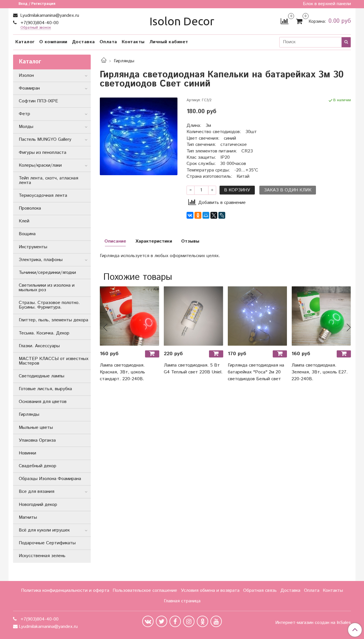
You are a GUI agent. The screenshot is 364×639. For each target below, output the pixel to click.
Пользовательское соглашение (145, 590)
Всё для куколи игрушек (44, 530)
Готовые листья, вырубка (45, 389)
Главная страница (182, 601)
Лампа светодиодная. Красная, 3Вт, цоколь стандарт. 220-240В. (122, 372)
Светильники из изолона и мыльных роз (47, 287)
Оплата (108, 42)
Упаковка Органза (37, 440)
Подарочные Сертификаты (47, 543)
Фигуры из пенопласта (42, 152)
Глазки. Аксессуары (39, 346)
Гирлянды (124, 61)
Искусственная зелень (42, 556)
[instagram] (189, 621)
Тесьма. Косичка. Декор (44, 333)
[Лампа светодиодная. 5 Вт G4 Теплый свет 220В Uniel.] (193, 316)
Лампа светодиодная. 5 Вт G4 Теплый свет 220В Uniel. (193, 368)
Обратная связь (260, 590)
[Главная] (104, 61)
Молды (26, 126)
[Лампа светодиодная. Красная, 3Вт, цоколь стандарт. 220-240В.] (129, 316)
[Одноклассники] (198, 215)
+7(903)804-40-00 (39, 23)
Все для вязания (36, 491)
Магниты (28, 517)
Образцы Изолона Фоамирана (50, 478)
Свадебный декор (37, 466)
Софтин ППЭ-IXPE (38, 101)
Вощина (27, 234)
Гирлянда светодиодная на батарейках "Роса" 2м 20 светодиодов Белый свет (256, 372)
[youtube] (216, 621)
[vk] (148, 621)
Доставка (83, 42)
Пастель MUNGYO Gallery (45, 139)
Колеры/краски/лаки (40, 165)
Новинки (27, 453)
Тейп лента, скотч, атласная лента (48, 180)
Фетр (24, 114)
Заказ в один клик (287, 190)
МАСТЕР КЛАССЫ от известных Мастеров (53, 361)
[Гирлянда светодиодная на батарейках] (257, 316)
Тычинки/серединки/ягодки (47, 272)
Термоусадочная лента (43, 195)
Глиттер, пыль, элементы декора (53, 320)
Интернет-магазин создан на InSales (313, 623)
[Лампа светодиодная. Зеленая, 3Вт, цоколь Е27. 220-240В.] (321, 316)
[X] (213, 215)
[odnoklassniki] (202, 621)
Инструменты (33, 247)
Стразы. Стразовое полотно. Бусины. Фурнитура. (49, 305)
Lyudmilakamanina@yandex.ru (49, 15)
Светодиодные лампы (41, 376)
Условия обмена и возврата (210, 590)
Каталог (25, 42)
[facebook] (175, 621)
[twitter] (161, 621)
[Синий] (138, 136)
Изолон (26, 75)
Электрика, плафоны (41, 260)
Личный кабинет (168, 42)
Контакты (133, 42)
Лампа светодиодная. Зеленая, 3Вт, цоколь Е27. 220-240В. (319, 372)
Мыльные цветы (36, 427)
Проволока (30, 208)
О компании (53, 42)
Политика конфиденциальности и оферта (65, 590)
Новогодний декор (38, 504)
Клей (24, 221)
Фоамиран (29, 88)
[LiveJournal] (221, 215)
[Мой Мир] (205, 215)
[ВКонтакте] (190, 215)
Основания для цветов (43, 401)
